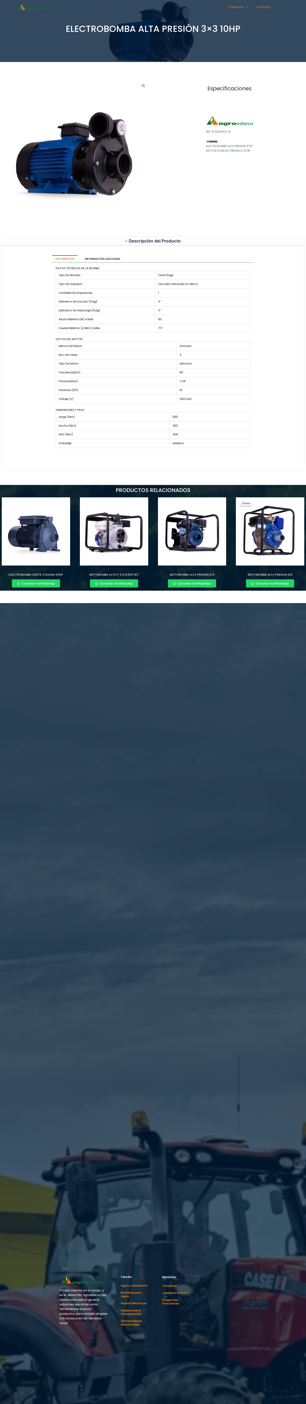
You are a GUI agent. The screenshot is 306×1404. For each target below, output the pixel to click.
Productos (236, 7)
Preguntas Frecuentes (170, 1302)
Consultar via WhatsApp (38, 583)
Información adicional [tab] (102, 259)
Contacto (263, 7)
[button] (143, 86)
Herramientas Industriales (131, 1323)
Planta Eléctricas (134, 1303)
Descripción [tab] (64, 259)
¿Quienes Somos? (175, 1293)
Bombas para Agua (131, 1294)
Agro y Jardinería (134, 1286)
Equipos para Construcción (131, 1312)
